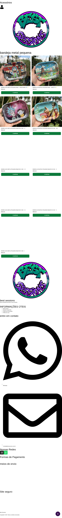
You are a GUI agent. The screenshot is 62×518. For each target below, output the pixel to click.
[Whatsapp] (6, 452)
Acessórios (6, 2)
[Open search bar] (31, 4)
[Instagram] (2, 452)
